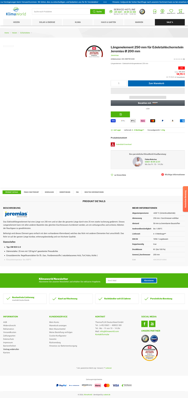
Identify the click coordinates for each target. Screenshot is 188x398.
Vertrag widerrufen (11, 349)
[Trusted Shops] (142, 11)
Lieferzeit (109, 368)
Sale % (170, 22)
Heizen (16, 22)
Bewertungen (65, 192)
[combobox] (68, 12)
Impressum (8, 342)
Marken (139, 22)
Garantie (52, 339)
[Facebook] (144, 324)
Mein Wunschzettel (57, 329)
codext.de (106, 395)
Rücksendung (55, 342)
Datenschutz (8, 339)
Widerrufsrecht (9, 325)
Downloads (49, 192)
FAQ (77, 192)
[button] (148, 91)
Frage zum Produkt (31, 192)
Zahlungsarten (9, 336)
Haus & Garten (108, 22)
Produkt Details (11, 192)
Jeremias (115, 55)
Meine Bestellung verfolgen (60, 332)
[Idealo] (154, 339)
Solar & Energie (47, 22)
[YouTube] (152, 324)
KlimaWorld (88, 395)
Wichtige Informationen (94, 192)
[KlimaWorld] (163, 352)
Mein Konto (54, 322)
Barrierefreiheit (9, 346)
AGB (5, 322)
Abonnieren (149, 280)
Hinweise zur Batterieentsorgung (63, 346)
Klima (78, 22)
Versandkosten (9, 332)
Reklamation (8, 329)
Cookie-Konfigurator (57, 336)
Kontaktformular (102, 334)
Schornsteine (25, 33)
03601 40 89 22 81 (152, 162)
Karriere (6, 352)
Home (6, 33)
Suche (99, 11)
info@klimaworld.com (109, 331)
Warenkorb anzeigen (58, 325)
